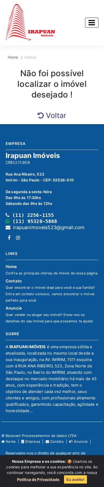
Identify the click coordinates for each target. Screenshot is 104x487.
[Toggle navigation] (91, 23)
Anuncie (50, 314)
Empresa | (35, 441)
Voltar (55, 115)
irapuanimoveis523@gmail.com (47, 227)
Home (13, 57)
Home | (13, 441)
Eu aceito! (75, 479)
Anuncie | (82, 441)
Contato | (59, 441)
